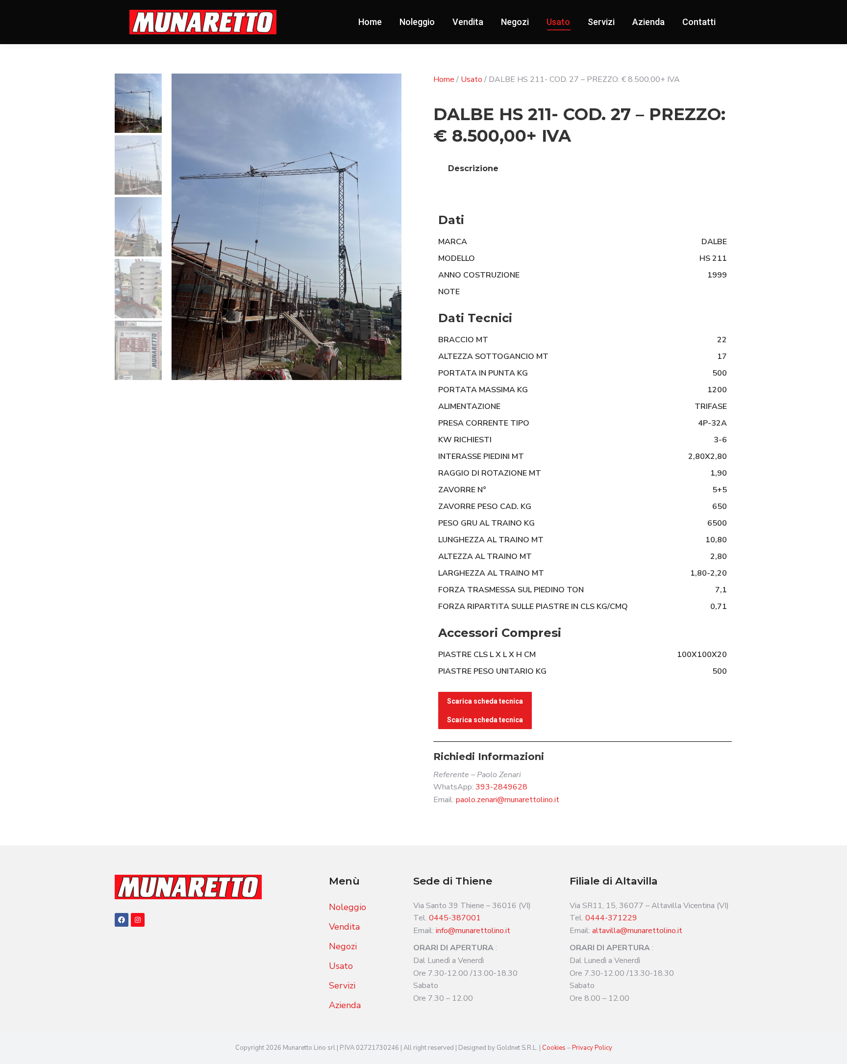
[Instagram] (138, 920)
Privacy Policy (592, 1047)
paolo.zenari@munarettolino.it (507, 799)
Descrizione (473, 168)
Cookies (554, 1047)
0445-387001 (455, 917)
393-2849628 (501, 787)
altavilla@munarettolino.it (637, 930)
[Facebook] (121, 920)
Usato (471, 79)
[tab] (473, 168)
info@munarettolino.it (473, 930)
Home (443, 79)
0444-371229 (611, 917)
